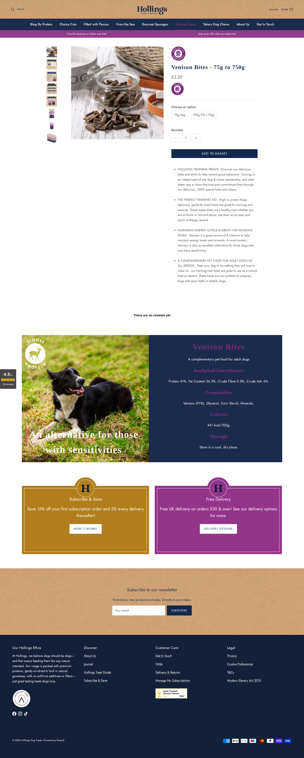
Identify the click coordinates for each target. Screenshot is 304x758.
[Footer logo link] (21, 698)
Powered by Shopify (53, 740)
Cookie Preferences (240, 664)
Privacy (232, 656)
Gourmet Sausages (155, 24)
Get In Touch (265, 24)
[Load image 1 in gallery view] (117, 93)
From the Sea (125, 24)
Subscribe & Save (95, 680)
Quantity (177, 130)
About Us (243, 24)
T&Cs (230, 672)
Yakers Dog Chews (216, 24)
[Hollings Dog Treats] (152, 9)
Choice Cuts (68, 24)
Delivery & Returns (168, 672)
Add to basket (214, 153)
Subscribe (179, 610)
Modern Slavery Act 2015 (244, 680)
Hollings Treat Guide (97, 672)
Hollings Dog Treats (31, 740)
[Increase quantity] (196, 138)
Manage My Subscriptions (173, 680)
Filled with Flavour (96, 24)
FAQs (159, 664)
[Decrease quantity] (175, 138)
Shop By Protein (41, 24)
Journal (88, 664)
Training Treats (185, 24)
